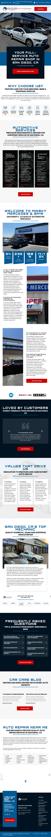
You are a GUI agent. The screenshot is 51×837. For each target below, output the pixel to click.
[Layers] (49, 775)
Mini (29, 603)
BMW (13, 603)
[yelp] (9, 815)
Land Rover (21, 604)
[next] (42, 431)
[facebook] (5, 815)
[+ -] (25, 783)
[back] (9, 431)
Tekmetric (10, 835)
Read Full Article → (8, 703)
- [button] (2, 776)
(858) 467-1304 (7, 2)
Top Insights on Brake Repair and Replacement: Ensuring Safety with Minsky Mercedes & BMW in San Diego (13, 694)
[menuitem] (37, 834)
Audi (5, 603)
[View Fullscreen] (2, 779)
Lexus (46, 603)
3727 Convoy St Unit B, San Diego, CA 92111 (24, 813)
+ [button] (2, 775)
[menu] (48, 7)
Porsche (37, 603)
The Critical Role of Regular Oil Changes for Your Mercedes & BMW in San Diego (36, 694)
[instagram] (7, 815)
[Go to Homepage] (10, 8)
